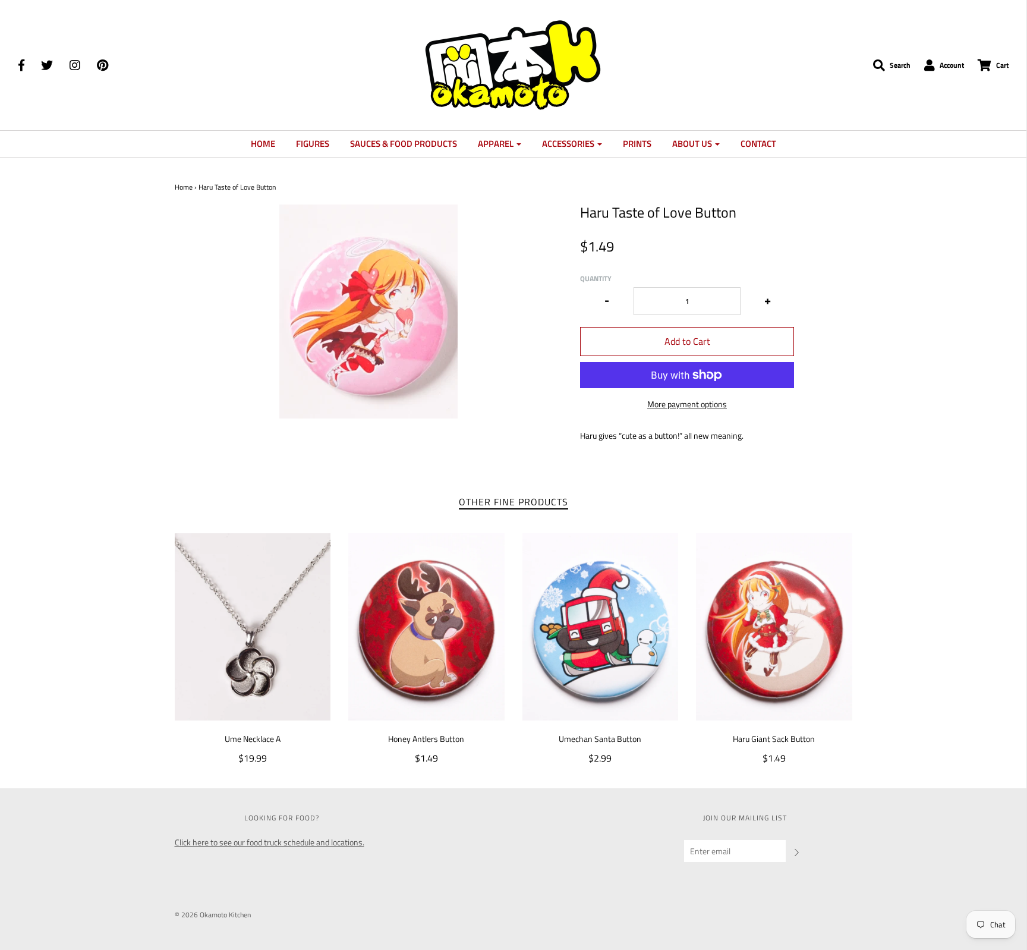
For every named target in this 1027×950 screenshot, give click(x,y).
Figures (312, 143)
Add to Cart (687, 341)
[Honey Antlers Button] (426, 627)
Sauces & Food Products (403, 143)
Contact (758, 143)
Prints (637, 143)
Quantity (596, 278)
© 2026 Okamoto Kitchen (213, 914)
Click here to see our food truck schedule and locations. (269, 842)
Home (263, 143)
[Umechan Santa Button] (600, 627)
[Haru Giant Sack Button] (774, 627)
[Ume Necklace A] (253, 627)
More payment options (687, 404)
